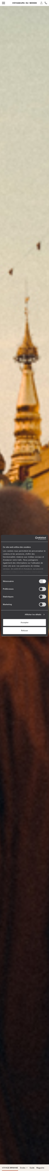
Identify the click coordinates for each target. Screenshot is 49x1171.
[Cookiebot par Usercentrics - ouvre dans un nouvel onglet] (35, 538)
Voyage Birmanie (10, 1167)
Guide (32, 1167)
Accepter (25, 622)
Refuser (24, 630)
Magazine (40, 1167)
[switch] (42, 589)
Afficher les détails (33, 614)
